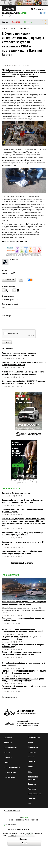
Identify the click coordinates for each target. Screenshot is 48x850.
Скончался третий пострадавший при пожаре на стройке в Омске (23, 619)
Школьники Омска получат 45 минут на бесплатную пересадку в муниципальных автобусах (22, 501)
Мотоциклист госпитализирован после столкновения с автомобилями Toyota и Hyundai (22, 630)
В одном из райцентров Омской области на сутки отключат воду (23, 645)
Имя (3, 307)
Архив (30, 771)
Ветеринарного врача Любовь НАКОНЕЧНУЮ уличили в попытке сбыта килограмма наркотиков (23, 382)
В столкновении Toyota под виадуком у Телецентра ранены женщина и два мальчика (22, 534)
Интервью (32, 752)
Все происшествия (8, 697)
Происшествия (11, 575)
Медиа (30, 742)
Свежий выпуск (34, 737)
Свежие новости (11, 488)
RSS (29, 804)
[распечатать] (21, 281)
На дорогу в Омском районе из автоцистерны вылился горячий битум (21, 638)
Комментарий (7, 316)
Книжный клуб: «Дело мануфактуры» (16, 493)
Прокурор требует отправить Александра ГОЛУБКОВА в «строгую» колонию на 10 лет (24, 363)
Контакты (32, 789)
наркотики (6, 273)
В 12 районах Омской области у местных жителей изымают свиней (23, 664)
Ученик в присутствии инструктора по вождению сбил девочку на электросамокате (23, 679)
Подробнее (12, 836)
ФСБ (13, 273)
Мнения (31, 757)
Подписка (32, 799)
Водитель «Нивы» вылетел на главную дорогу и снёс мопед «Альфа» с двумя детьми (22, 653)
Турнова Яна (14, 259)
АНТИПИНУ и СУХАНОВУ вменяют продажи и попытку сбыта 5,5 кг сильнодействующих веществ (23, 373)
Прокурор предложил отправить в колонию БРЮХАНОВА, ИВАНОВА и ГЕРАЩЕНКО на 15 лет (20, 354)
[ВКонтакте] (29, 280)
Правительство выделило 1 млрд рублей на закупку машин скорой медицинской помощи (22, 552)
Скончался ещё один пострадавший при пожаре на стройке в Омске (24, 687)
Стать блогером (34, 794)
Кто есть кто (33, 747)
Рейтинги (31, 762)
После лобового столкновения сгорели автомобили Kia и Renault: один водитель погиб (24, 672)
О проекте (32, 784)
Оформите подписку (25, 711)
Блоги (30, 767)
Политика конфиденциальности (18, 829)
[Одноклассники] (31, 280)
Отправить (6, 342)
